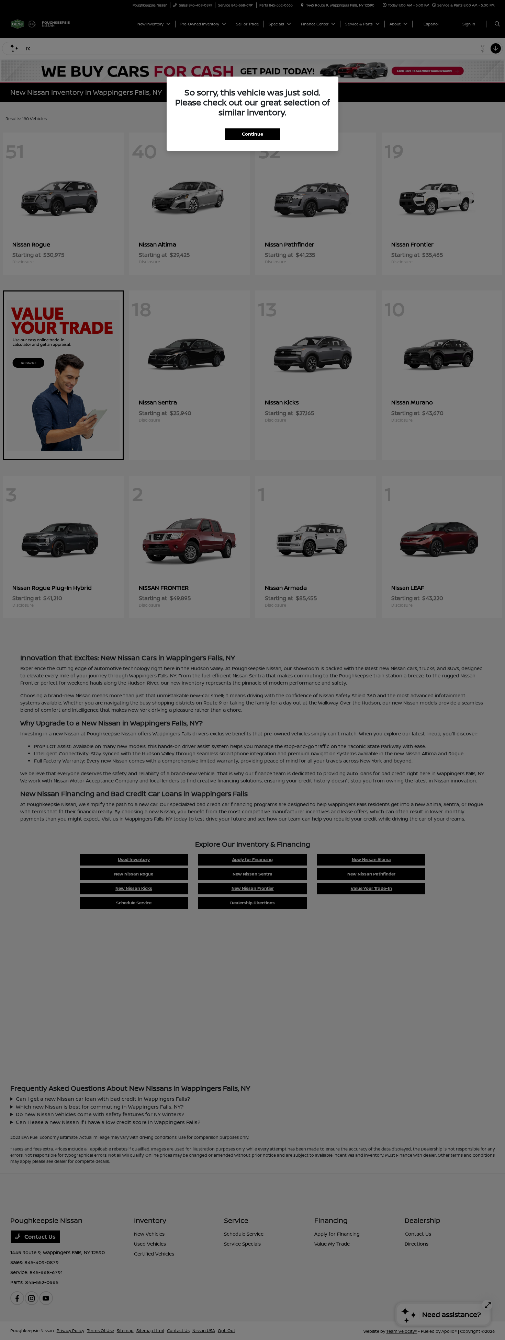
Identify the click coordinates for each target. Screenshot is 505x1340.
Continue (252, 134)
